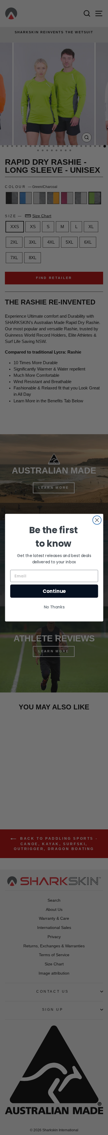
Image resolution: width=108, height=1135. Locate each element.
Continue (54, 590)
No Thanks (53, 607)
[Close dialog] (96, 520)
